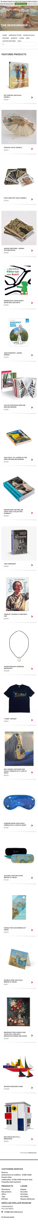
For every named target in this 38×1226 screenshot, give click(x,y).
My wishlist (24, 1196)
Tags (3, 1196)
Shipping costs (32, 1152)
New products (6, 1192)
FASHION (5, 38)
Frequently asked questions (11, 1182)
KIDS (27, 38)
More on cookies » (33, 4)
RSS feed (4, 1199)
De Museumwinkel (7, 1217)
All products (5, 1189)
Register (23, 1189)
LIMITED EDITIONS (9, 41)
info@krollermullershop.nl (13, 1212)
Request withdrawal (27, 1199)
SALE (19, 41)
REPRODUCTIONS (15, 35)
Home (4, 35)
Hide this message (21, 4)
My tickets (24, 1194)
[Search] (2, 44)
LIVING (21, 38)
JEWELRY (14, 38)
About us (4, 1172)
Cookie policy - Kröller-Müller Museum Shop (16, 1179)
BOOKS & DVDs (28, 35)
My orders (24, 1192)
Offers (3, 1194)
